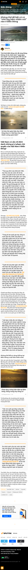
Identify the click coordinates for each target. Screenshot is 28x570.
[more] (25, 137)
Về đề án (3, 549)
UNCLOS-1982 (5, 160)
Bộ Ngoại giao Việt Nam (17, 492)
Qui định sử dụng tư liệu (10, 549)
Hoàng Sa (9, 492)
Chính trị (14, 537)
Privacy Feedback (14, 553)
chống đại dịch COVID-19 (10, 461)
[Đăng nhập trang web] (23, 1)
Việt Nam (17, 489)
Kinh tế (20, 537)
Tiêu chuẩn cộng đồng (6, 551)
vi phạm (10, 494)
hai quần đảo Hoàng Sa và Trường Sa (13, 273)
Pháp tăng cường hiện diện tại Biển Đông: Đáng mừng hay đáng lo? (14, 390)
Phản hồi (19, 549)
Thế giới (9, 537)
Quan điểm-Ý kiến (10, 489)
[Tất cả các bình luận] (2, 567)
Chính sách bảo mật (5, 553)
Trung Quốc (23, 489)
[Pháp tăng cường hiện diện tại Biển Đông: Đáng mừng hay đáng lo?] (14, 378)
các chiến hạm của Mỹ (12, 215)
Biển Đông (3, 489)
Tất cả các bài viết (8, 49)
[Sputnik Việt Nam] (4, 2)
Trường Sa (3, 492)
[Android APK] (5, 557)
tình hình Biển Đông (20, 363)
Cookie (13, 551)
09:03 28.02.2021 (5, 24)
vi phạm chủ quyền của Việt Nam (12, 107)
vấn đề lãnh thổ (4, 494)
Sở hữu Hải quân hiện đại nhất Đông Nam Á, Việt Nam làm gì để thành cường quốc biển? (13, 133)
